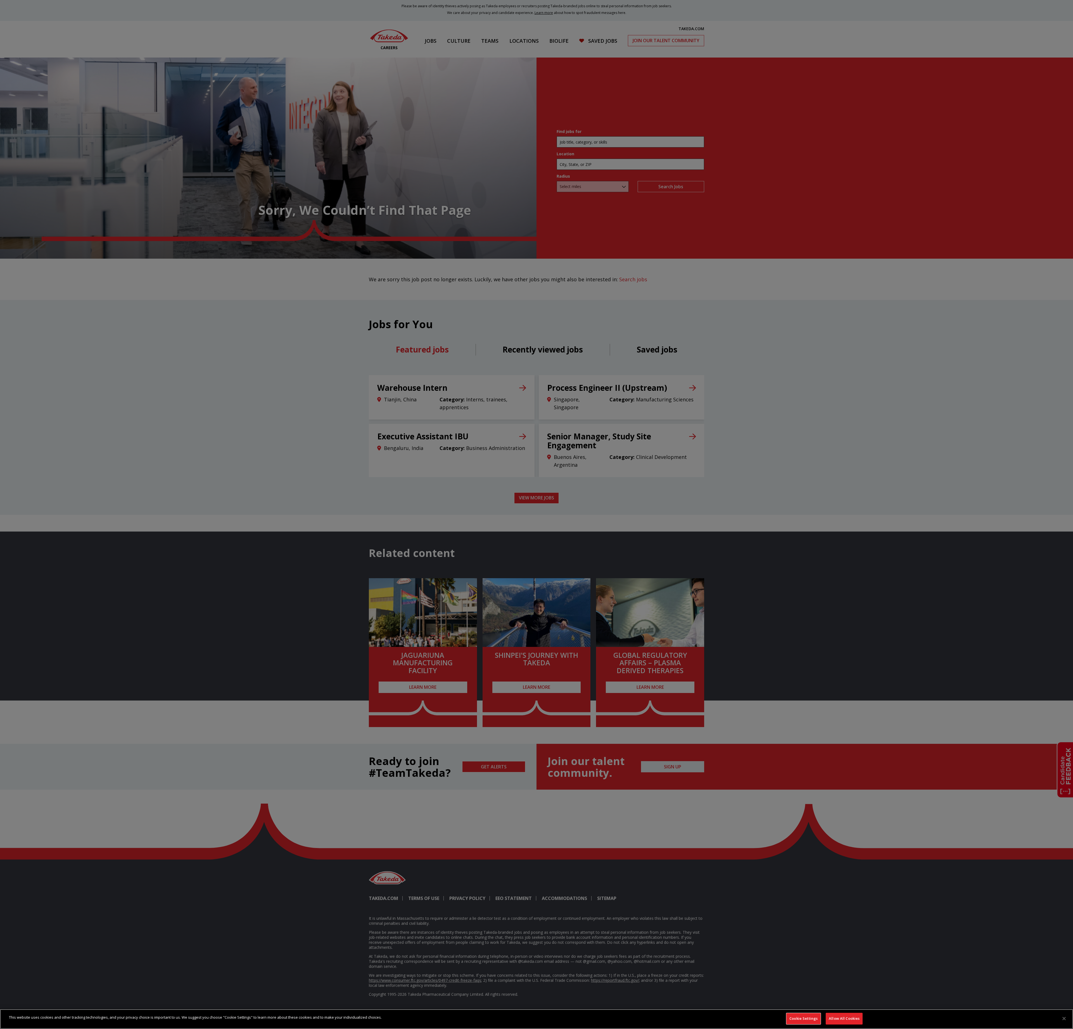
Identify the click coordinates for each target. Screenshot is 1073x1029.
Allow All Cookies (844, 1018)
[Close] (1064, 1018)
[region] (536, 1019)
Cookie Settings (803, 1018)
